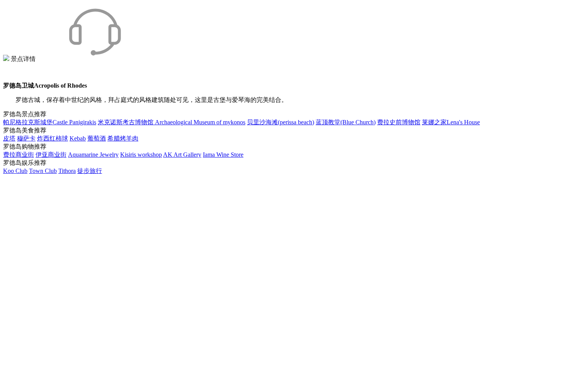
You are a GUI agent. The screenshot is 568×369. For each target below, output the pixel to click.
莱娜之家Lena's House (451, 122)
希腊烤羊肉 (122, 138)
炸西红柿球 (52, 138)
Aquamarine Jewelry (93, 154)
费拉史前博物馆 (398, 122)
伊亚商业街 (51, 154)
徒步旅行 (89, 171)
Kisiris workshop (141, 154)
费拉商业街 (18, 154)
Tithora (67, 171)
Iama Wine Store (223, 154)
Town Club (43, 171)
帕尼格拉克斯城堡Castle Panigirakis (49, 122)
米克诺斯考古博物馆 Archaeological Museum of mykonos (171, 122)
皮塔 (9, 138)
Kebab (78, 138)
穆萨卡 (26, 138)
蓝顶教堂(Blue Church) (346, 122)
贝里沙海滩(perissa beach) (280, 122)
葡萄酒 (96, 138)
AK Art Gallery (182, 154)
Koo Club (15, 171)
